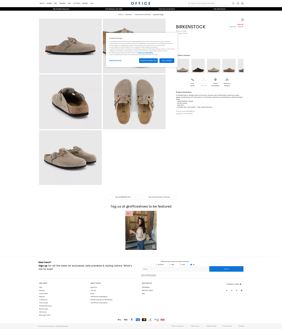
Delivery (42, 290)
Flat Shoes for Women (143, 14)
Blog (92, 293)
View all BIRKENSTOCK (123, 197)
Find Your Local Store (167, 9)
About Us (94, 287)
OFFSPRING (145, 287)
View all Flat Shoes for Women (159, 197)
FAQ (40, 287)
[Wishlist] (237, 3)
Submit (226, 269)
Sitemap (241, 326)
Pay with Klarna (220, 9)
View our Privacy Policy (148, 275)
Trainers (62, 3)
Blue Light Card (44, 315)
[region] (142, 50)
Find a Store (43, 303)
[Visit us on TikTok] (242, 290)
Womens (129, 14)
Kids (69, 3)
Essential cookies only (148, 60)
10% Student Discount (61, 9)
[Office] (141, 3)
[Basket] (241, 3)
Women (49, 3)
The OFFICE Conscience (99, 303)
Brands (85, 3)
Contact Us (43, 300)
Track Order (43, 293)
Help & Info (43, 283)
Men (55, 3)
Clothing (76, 3)
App (143, 293)
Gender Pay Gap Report (99, 297)
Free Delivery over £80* (114, 9)
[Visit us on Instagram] (237, 290)
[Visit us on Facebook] (227, 290)
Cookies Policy (195, 326)
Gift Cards (43, 312)
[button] (141, 230)
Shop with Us (147, 283)
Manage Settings (115, 60)
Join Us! (93, 290)
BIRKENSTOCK (191, 27)
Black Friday (43, 309)
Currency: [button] (232, 284)
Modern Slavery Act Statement (101, 300)
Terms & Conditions (177, 326)
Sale (91, 3)
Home (121, 14)
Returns (42, 297)
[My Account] (232, 3)
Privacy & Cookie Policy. (145, 53)
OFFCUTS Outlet (147, 290)
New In (42, 3)
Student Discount (45, 306)
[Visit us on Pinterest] (232, 290)
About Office (96, 283)
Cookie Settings (211, 326)
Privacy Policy (227, 326)
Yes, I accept (166, 60)
